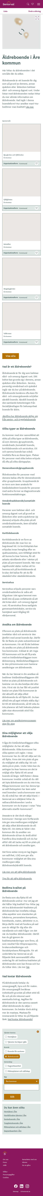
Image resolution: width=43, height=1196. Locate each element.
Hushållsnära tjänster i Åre (15, 1115)
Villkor (5, 1171)
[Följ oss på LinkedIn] (21, 1186)
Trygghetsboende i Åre (13, 1123)
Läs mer (30, 106)
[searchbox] (21, 1087)
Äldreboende (13, 1056)
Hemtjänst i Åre (10, 1111)
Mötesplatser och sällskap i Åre (17, 1126)
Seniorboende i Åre (12, 1119)
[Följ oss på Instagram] (27, 1186)
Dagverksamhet (14, 1065)
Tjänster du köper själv (17, 1041)
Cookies (6, 1177)
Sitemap (15, 1191)
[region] (21, 31)
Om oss (5, 1159)
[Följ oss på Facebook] (16, 1186)
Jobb (4, 1165)
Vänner (24, 1162)
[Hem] (8, 4)
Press (5, 1162)
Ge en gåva (26, 1165)
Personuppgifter (9, 1174)
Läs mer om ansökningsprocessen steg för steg (19, 722)
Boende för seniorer (16, 1051)
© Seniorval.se (25, 1191)
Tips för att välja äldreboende (17, 878)
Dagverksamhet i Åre (12, 1130)
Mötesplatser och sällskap (19, 1071)
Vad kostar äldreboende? (20, 1019)
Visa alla (10, 356)
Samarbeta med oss (29, 1159)
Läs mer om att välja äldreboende (19, 871)
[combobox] (21, 1084)
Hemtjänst (12, 1036)
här (27, 967)
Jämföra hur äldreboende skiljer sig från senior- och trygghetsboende (20, 417)
